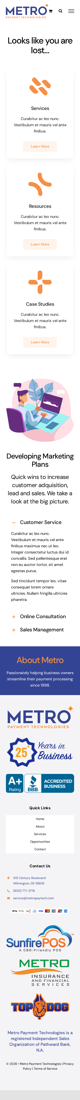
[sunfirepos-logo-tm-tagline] (40, 926)
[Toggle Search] (60, 11)
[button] (40, 522)
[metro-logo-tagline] (40, 961)
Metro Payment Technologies (40, 1064)
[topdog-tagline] (40, 995)
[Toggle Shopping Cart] (50, 11)
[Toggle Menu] (71, 11)
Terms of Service (45, 1069)
